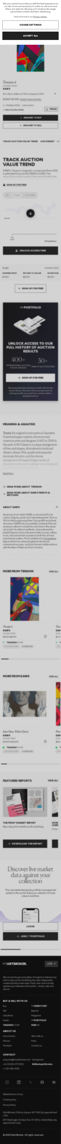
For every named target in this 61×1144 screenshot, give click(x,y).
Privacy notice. (40, 17)
